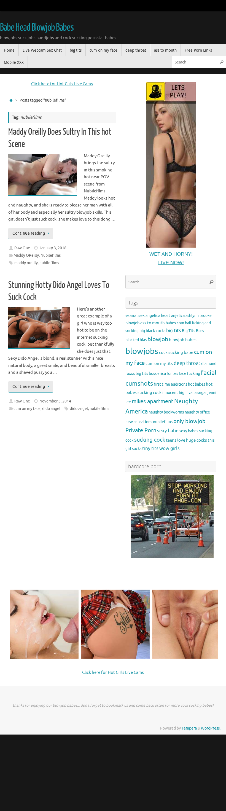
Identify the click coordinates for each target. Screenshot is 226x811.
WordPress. (210, 728)
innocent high (174, 392)
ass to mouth (152, 323)
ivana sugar (197, 392)
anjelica (178, 315)
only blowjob (189, 421)
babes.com (175, 323)
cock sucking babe (176, 352)
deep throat (187, 363)
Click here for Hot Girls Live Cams (62, 84)
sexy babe (168, 431)
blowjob (157, 339)
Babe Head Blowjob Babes (37, 27)
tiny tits (150, 448)
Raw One (22, 248)
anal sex (137, 315)
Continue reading (28, 233)
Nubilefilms (51, 255)
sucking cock (149, 439)
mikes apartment (152, 401)
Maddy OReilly (26, 255)
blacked (132, 340)
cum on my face (27, 408)
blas (143, 340)
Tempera (189, 728)
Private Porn (140, 430)
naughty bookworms (166, 412)
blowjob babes (183, 340)
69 (127, 316)
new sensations (138, 422)
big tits (173, 330)
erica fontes (167, 373)
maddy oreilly (26, 263)
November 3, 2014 (55, 401)
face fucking (189, 373)
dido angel (51, 408)
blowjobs (141, 351)
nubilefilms (49, 263)
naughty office (197, 412)
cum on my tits (159, 363)
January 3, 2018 (52, 248)
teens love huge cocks (186, 440)
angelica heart (158, 315)
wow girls (169, 448)
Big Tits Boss (193, 330)
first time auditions (170, 384)
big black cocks (152, 330)
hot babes (196, 384)
